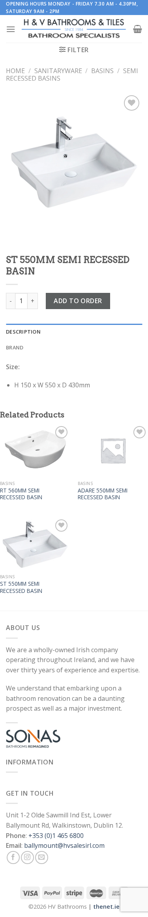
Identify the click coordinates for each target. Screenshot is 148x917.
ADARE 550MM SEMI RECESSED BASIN (102, 494)
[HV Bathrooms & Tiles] (74, 29)
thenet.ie (106, 906)
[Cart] (137, 29)
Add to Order (78, 300)
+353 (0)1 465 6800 (56, 835)
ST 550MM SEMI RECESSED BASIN (21, 587)
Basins (102, 70)
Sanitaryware (58, 70)
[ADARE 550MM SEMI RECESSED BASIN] (113, 450)
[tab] (74, 332)
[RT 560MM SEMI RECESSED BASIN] (35, 450)
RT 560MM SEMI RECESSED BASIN (21, 494)
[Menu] (10, 29)
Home (15, 70)
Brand (14, 347)
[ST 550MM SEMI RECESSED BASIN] (35, 543)
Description (23, 331)
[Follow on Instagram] (27, 857)
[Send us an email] (41, 857)
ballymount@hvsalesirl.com (64, 845)
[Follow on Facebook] (13, 857)
